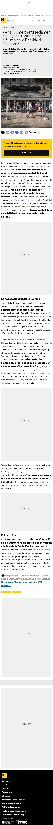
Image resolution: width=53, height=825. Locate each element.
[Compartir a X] (3, 132)
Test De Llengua (27, 15)
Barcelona (6, 592)
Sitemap (6, 796)
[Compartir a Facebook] (17, 132)
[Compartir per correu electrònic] (21, 132)
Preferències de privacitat (14, 811)
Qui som (6, 781)
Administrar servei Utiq (13, 815)
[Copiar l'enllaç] (26, 132)
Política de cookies (11, 807)
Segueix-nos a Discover (10, 15)
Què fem (6, 785)
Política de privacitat (11, 803)
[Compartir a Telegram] (12, 132)
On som (5, 789)
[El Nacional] (3, 20)
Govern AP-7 (39, 15)
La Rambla (16, 592)
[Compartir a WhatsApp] (7, 132)
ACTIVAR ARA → (27, 153)
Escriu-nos (7, 792)
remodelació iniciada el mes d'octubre (25, 200)
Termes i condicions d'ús (13, 800)
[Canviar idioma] (44, 20)
